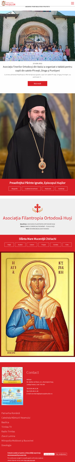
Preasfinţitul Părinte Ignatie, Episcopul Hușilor (37, 183)
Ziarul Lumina (8, 436)
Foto (67, 245)
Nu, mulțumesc (61, 454)
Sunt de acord (49, 454)
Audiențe (61, 189)
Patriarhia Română (10, 413)
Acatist (20, 245)
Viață (9, 245)
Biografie (15, 189)
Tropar (43, 245)
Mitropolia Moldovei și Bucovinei (17, 440)
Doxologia (6, 445)
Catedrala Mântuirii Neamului (15, 417)
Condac (55, 245)
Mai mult (37, 83)
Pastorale (48, 189)
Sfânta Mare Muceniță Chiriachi (37, 239)
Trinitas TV (6, 426)
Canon (32, 245)
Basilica (5, 422)
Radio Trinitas (8, 431)
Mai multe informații (29, 460)
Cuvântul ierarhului (31, 189)
